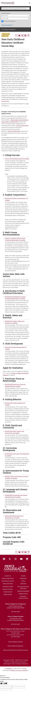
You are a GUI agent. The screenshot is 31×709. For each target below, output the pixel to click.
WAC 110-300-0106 (14, 131)
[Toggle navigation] (29, 3)
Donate (23, 575)
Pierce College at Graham (15, 641)
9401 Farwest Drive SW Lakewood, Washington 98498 (15, 606)
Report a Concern (8, 589)
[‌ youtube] (21, 559)
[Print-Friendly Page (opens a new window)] (25, 35)
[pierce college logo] (8, 3)
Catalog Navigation (9, 29)
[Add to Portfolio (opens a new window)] (19, 35)
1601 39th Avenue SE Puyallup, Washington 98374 (15, 619)
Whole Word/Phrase (9, 21)
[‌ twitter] (9, 559)
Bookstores (23, 578)
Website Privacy (23, 593)
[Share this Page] (22, 35)
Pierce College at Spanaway (15, 645)
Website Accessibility (23, 591)
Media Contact (8, 594)
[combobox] (15, 8)
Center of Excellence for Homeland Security (15, 650)
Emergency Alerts (8, 586)
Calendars (23, 583)
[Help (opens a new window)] (28, 35)
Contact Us (8, 575)
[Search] (29, 18)
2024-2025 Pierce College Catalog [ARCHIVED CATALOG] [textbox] (14, 8)
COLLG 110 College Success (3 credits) (17, 158)
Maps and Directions (8, 578)
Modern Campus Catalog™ (19, 670)
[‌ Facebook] (4, 559)
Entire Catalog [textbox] (5, 15)
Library (23, 581)
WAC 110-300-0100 (22, 125)
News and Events (8, 583)
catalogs (9, 668)
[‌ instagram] (15, 559)
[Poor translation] (5, 683)
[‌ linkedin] (27, 559)
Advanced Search (7, 25)
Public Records (7, 591)
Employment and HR (8, 581)
